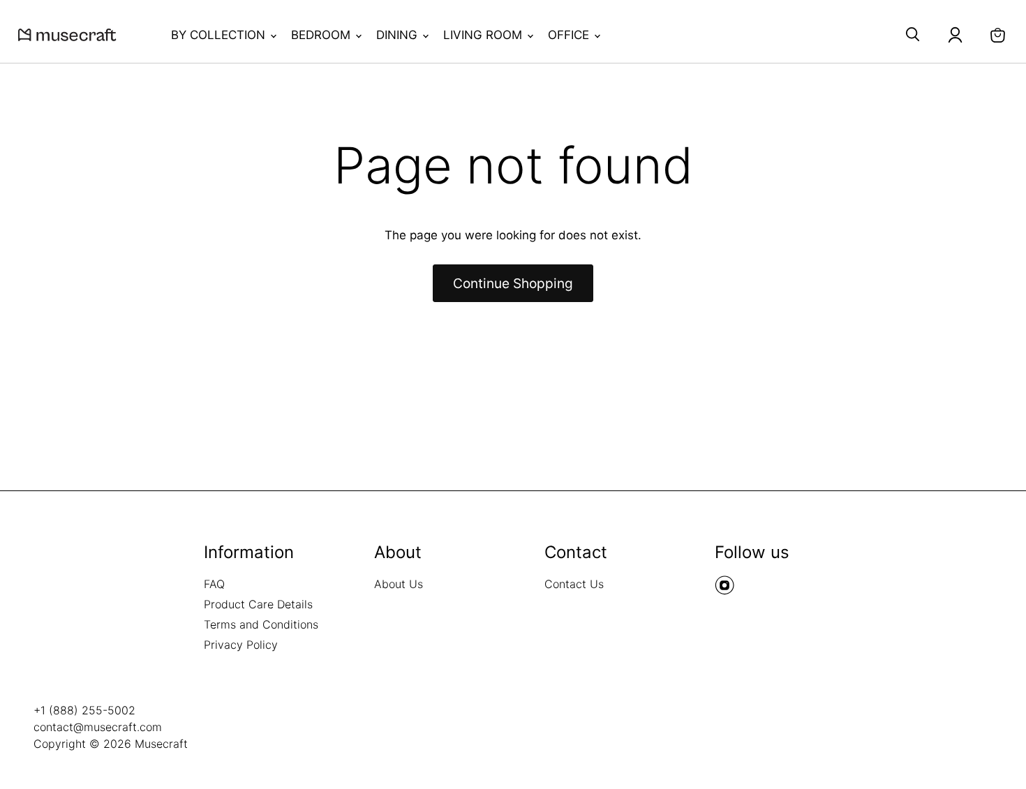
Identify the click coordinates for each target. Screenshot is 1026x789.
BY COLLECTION (220, 35)
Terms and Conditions (261, 624)
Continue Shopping (513, 283)
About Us (398, 584)
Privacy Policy (241, 645)
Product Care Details (258, 604)
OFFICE (570, 35)
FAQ (214, 584)
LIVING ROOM (484, 35)
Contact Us (574, 584)
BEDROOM (322, 35)
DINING (398, 35)
